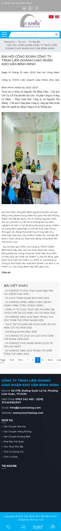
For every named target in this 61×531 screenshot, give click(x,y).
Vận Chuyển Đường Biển (17, 436)
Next (50, 360)
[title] (8, 526)
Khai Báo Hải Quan (14, 441)
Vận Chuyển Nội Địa (14, 426)
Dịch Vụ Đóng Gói (13, 451)
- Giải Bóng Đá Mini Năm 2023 (20, 331)
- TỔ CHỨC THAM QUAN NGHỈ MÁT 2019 (26, 298)
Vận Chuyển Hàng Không (17, 431)
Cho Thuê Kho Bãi (13, 446)
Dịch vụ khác (11, 456)
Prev (20, 360)
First (11, 360)
